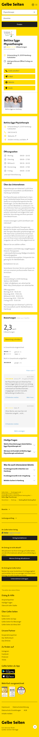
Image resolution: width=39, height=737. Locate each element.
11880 (15, 408)
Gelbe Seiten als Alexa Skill (11, 625)
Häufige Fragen (7, 603)
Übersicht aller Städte (9, 605)
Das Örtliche (6, 641)
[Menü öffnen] (36, 4)
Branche (4, 509)
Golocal (16, 379)
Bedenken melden (13, 397)
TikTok (4, 660)
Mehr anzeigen (19, 431)
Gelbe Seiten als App (9, 619)
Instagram (5, 651)
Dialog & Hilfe (8, 595)
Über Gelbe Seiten (10, 611)
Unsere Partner (8, 630)
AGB (25, 710)
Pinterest (5, 657)
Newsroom (6, 616)
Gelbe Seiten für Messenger (11, 622)
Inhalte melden (7, 714)
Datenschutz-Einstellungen (11, 710)
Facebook (5, 654)
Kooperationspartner (9, 635)
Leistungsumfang (8, 518)
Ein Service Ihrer (10, 729)
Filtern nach (30, 370)
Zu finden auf (8, 646)
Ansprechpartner (8, 600)
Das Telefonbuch (7, 638)
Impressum (6, 707)
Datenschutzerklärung (21, 707)
